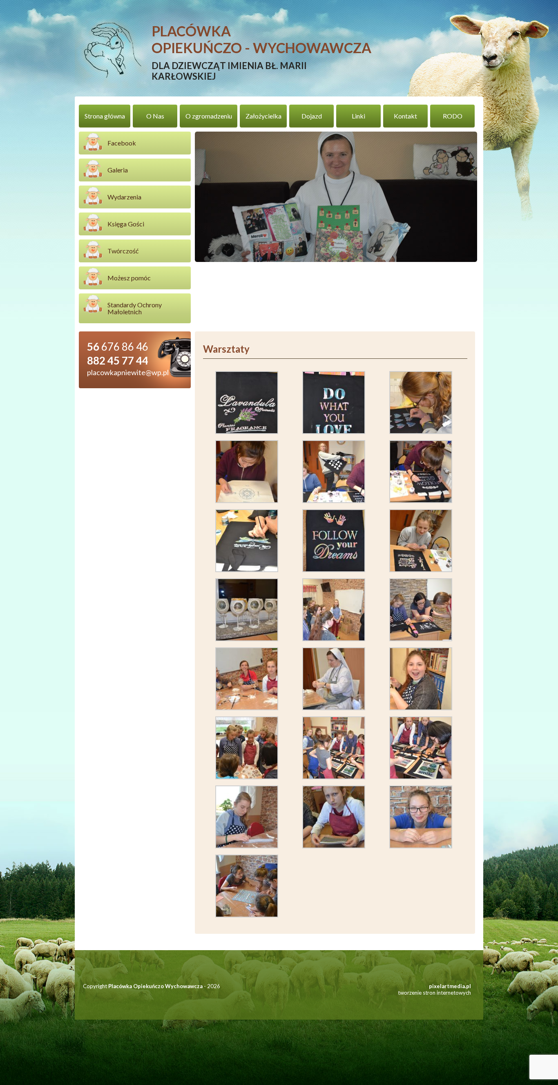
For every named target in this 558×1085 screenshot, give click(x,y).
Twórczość (122, 251)
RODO (452, 116)
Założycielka (263, 116)
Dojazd (311, 116)
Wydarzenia (124, 197)
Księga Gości (125, 224)
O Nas (155, 116)
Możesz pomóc (129, 278)
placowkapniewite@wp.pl (128, 372)
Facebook (121, 143)
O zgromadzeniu (208, 116)
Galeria (117, 170)
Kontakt (405, 116)
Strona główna (105, 116)
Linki (358, 116)
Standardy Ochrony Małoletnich (134, 308)
